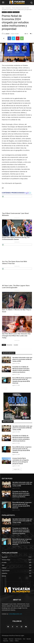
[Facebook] (9, 38)
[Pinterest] (17, 38)
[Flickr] (17, 626)
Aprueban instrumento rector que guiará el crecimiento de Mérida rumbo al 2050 (22, 359)
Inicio (3, 8)
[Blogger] (8, 626)
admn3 (7, 33)
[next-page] (6, 388)
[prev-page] (3, 388)
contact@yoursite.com (15, 614)
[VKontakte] (26, 626)
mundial (16, 345)
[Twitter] (13, 38)
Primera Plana (16, 12)
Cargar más (16, 469)
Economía (8, 8)
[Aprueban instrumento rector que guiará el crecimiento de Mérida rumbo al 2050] (6, 360)
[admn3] (3, 34)
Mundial (10, 12)
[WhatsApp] (22, 38)
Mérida (4, 362)
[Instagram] (21, 626)
